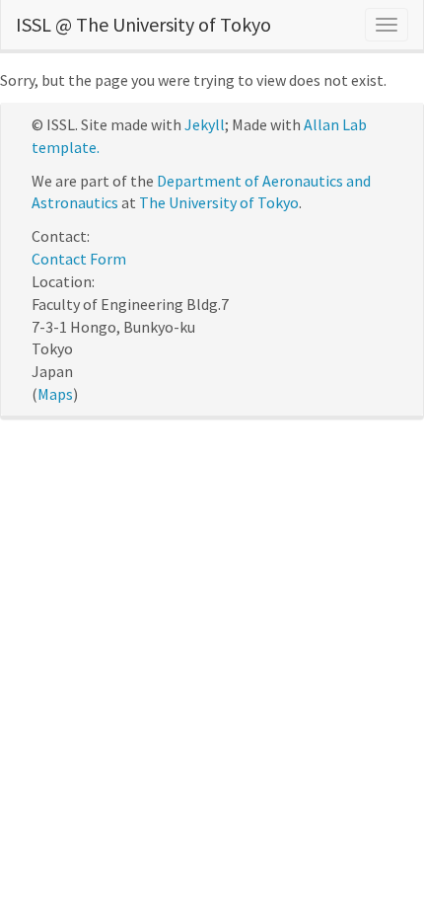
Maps (55, 394)
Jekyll (204, 124)
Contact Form (79, 258)
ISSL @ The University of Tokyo (143, 24)
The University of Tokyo (219, 202)
